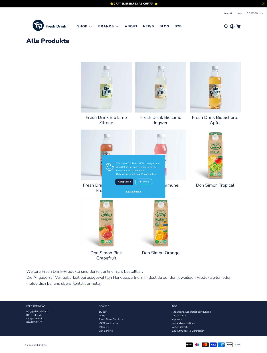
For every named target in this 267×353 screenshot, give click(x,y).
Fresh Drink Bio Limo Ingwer (160, 120)
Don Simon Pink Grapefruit (106, 255)
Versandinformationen (184, 323)
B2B (178, 26)
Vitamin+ (104, 327)
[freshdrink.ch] (50, 26)
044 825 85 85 (34, 322)
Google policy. (148, 174)
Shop (82, 26)
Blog (164, 26)
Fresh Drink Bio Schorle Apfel (215, 120)
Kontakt (228, 13)
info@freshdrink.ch (35, 318)
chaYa (102, 315)
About (131, 26)
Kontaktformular (86, 283)
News (148, 26)
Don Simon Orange (160, 253)
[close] (263, 4)
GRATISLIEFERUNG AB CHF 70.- (134, 3)
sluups (103, 311)
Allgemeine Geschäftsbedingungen (191, 311)
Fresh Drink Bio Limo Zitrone (106, 120)
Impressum (178, 319)
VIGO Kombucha (108, 323)
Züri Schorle (106, 331)
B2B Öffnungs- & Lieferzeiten (188, 331)
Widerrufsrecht (180, 327)
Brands (106, 26)
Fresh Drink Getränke (111, 319)
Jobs (240, 13)
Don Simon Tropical (215, 185)
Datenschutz (179, 315)
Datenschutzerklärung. (128, 174)
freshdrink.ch (39, 345)
